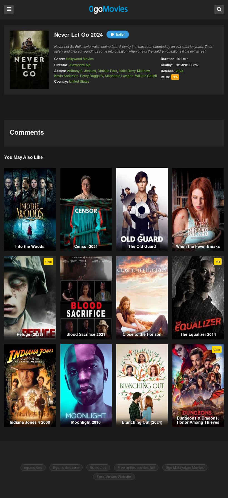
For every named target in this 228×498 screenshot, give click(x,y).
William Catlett (146, 75)
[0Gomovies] (109, 9)
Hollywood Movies (80, 58)
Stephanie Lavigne (119, 75)
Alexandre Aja (80, 64)
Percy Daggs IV (91, 75)
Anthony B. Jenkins (81, 70)
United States (79, 81)
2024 (180, 70)
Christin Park (107, 70)
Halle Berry (127, 70)
